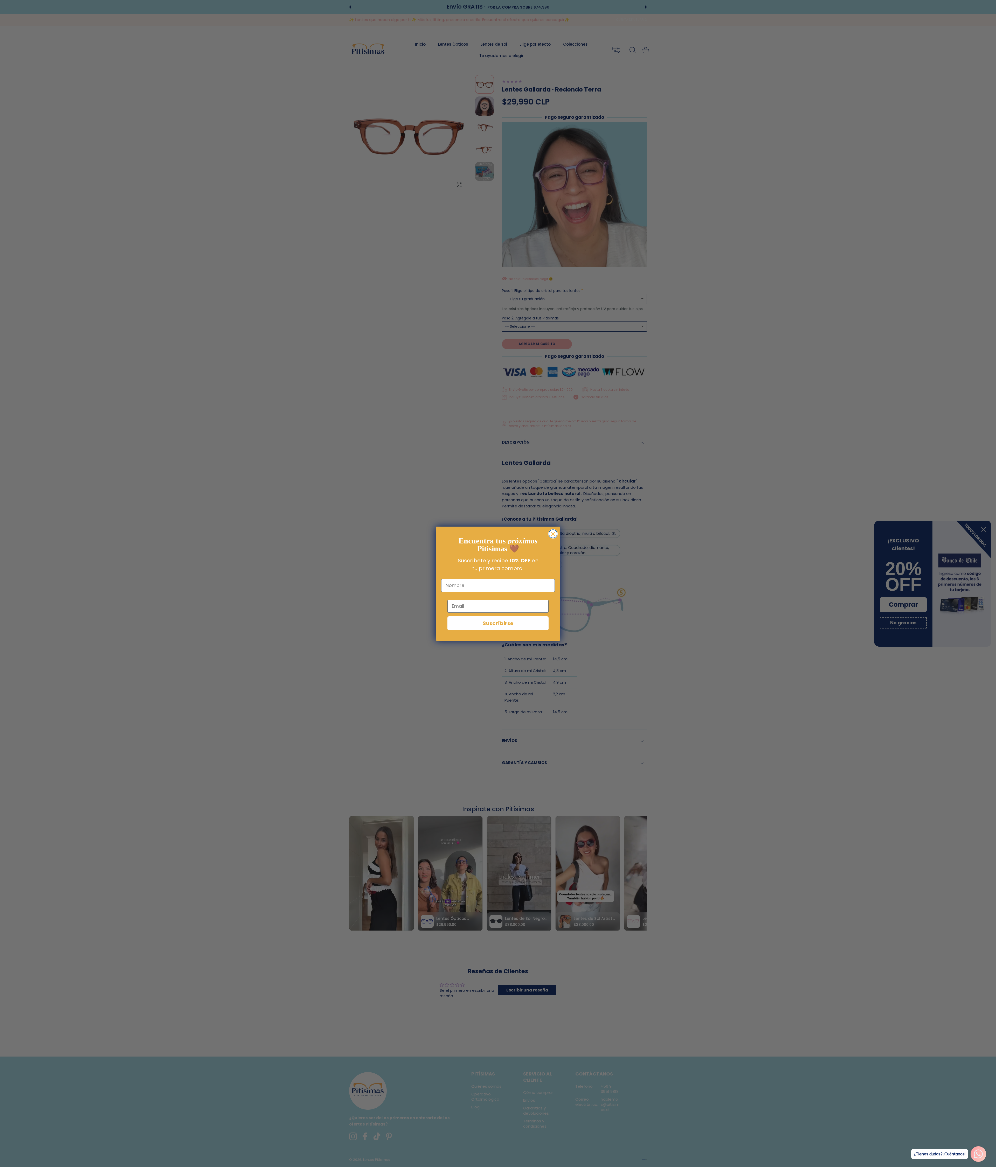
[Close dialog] (553, 534)
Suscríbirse (498, 623)
